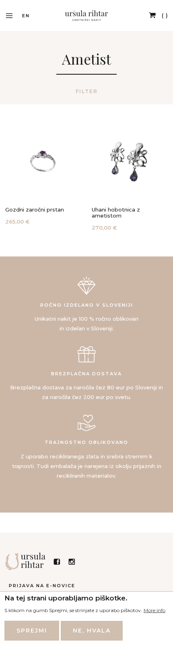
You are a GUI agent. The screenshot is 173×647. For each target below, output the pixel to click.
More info (154, 610)
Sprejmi (31, 630)
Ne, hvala (92, 630)
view (42, 175)
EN (26, 15)
